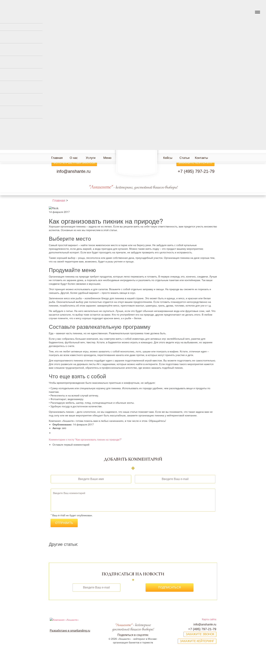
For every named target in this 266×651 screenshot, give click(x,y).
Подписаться (169, 587)
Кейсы (167, 158)
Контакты (201, 158)
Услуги (91, 158)
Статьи (185, 158)
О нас (74, 158)
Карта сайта (209, 619)
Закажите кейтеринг (195, 162)
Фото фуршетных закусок (74, 162)
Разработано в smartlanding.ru (70, 630)
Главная (57, 158)
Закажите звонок (200, 634)
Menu (257, 12)
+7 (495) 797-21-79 (196, 171)
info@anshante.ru (73, 171)
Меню (107, 158)
